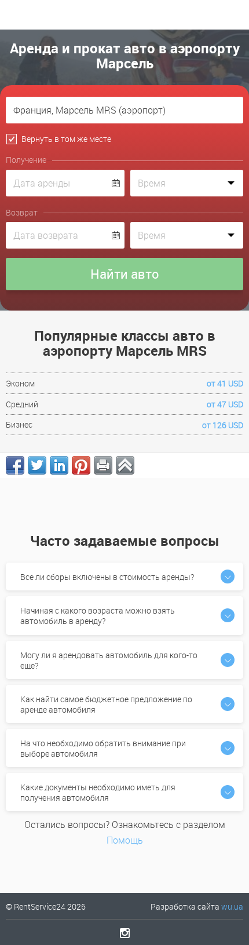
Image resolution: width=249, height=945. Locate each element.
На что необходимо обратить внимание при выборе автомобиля (103, 748)
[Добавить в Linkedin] (59, 465)
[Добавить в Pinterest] (81, 465)
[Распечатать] (103, 465)
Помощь (125, 840)
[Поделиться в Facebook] (15, 465)
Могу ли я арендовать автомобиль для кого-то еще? (108, 660)
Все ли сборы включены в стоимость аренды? (107, 576)
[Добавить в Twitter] (37, 465)
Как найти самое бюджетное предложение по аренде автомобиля (106, 704)
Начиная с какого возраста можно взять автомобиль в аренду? (97, 615)
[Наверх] (125, 465)
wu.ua (232, 906)
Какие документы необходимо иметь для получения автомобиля (97, 792)
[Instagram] (125, 932)
